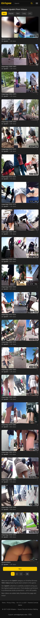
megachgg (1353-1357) (8, 94)
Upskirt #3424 (6, 562)
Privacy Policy (11, 602)
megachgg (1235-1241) (8, 507)
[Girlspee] (6, 3)
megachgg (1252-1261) (8, 479)
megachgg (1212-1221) (8, 176)
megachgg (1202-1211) (8, 204)
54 (27, 574)
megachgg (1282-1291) (8, 397)
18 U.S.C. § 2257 (21, 602)
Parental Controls (33, 602)
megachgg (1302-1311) (8, 342)
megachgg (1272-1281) (8, 424)
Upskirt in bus (5, 39)
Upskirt (6, 41)
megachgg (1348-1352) (8, 121)
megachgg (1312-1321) (8, 314)
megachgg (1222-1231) (8, 149)
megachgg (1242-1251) (8, 535)
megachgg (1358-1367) (8, 66)
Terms (4, 602)
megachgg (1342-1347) (8, 232)
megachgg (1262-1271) (8, 452)
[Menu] (37, 3)
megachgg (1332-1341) (8, 259)
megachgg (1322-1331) (8, 287)
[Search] (31, 3)
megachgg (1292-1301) (8, 369)
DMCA (20, 605)
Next (20, 569)
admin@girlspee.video (20, 614)
